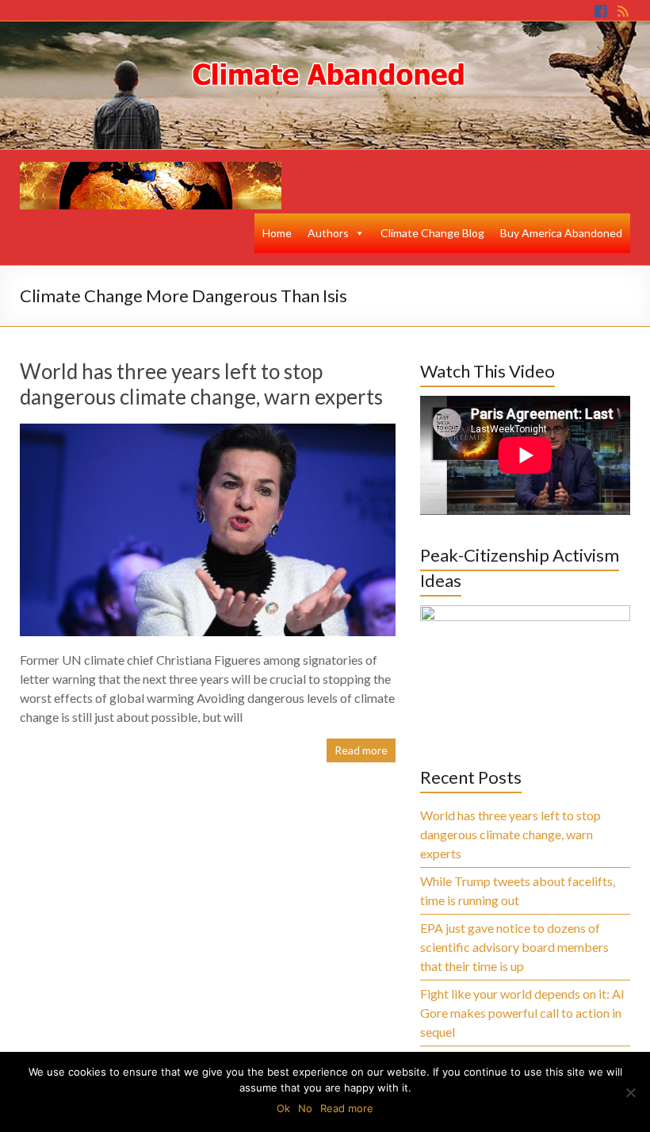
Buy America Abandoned (561, 233)
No (305, 1108)
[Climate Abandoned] (150, 169)
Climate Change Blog (432, 233)
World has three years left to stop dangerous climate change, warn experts (201, 384)
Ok (283, 1108)
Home (277, 233)
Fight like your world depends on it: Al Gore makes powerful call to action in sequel (522, 1012)
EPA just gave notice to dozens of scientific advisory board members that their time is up (514, 946)
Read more (361, 750)
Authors (328, 233)
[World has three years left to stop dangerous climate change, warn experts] (208, 431)
